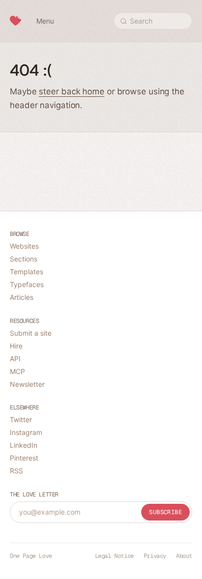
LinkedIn (23, 445)
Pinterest (24, 458)
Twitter (21, 419)
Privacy (155, 556)
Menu (45, 21)
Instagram (26, 432)
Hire (16, 346)
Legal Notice (114, 556)
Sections (23, 259)
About (184, 556)
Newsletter (27, 384)
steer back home (71, 91)
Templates (26, 271)
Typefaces (27, 284)
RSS (16, 470)
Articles (21, 297)
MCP (17, 371)
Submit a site (30, 333)
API (15, 358)
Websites (24, 246)
